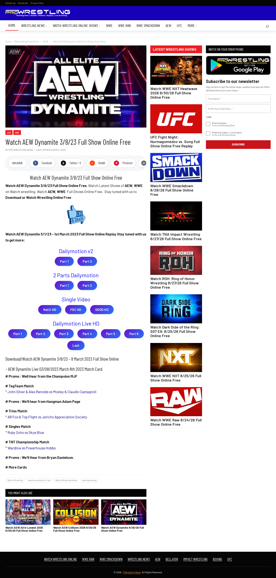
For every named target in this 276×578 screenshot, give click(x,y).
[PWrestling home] (37, 13)
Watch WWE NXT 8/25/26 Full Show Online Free (175, 377)
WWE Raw (124, 25)
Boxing (217, 559)
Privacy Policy (37, 3)
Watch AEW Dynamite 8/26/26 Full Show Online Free (122, 529)
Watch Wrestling (15, 480)
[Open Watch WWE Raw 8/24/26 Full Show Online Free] (176, 401)
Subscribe (238, 144)
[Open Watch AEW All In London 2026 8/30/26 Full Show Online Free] (28, 512)
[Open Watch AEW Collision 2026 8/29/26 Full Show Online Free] (76, 512)
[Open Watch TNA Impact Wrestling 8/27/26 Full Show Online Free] (176, 216)
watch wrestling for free (39, 480)
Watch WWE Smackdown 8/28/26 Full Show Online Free (171, 190)
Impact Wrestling (195, 559)
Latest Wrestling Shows (174, 49)
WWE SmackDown (148, 25)
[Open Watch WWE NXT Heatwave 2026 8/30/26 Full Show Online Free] (176, 70)
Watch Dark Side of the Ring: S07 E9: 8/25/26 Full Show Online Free (175, 331)
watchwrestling (89, 480)
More (192, 25)
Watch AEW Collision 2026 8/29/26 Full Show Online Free (74, 529)
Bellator (172, 559)
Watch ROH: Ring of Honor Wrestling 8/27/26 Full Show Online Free (174, 283)
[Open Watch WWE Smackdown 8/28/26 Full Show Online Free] (176, 167)
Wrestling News (34, 25)
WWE (109, 25)
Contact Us (10, 3)
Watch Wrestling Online (26, 41)
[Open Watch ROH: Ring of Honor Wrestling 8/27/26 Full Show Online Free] (176, 260)
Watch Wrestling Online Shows (76, 25)
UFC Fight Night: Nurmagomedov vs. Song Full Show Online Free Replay (175, 141)
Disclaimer (23, 3)
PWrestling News (132, 572)
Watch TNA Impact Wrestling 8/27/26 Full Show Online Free (176, 236)
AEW (168, 25)
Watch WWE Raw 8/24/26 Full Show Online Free (176, 422)
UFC (179, 25)
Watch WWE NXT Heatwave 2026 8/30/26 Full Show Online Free (173, 93)
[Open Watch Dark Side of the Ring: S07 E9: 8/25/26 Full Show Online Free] (176, 308)
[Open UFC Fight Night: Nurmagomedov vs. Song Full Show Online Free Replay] (176, 118)
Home (12, 25)
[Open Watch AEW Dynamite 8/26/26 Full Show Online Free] (123, 512)
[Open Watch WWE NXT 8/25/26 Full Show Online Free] (176, 357)
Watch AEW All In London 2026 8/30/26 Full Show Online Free (24, 529)
